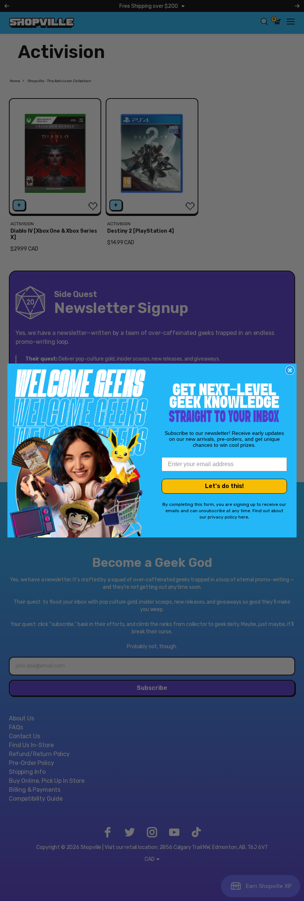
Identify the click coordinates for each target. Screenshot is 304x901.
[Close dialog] (290, 370)
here (243, 517)
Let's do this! (224, 486)
